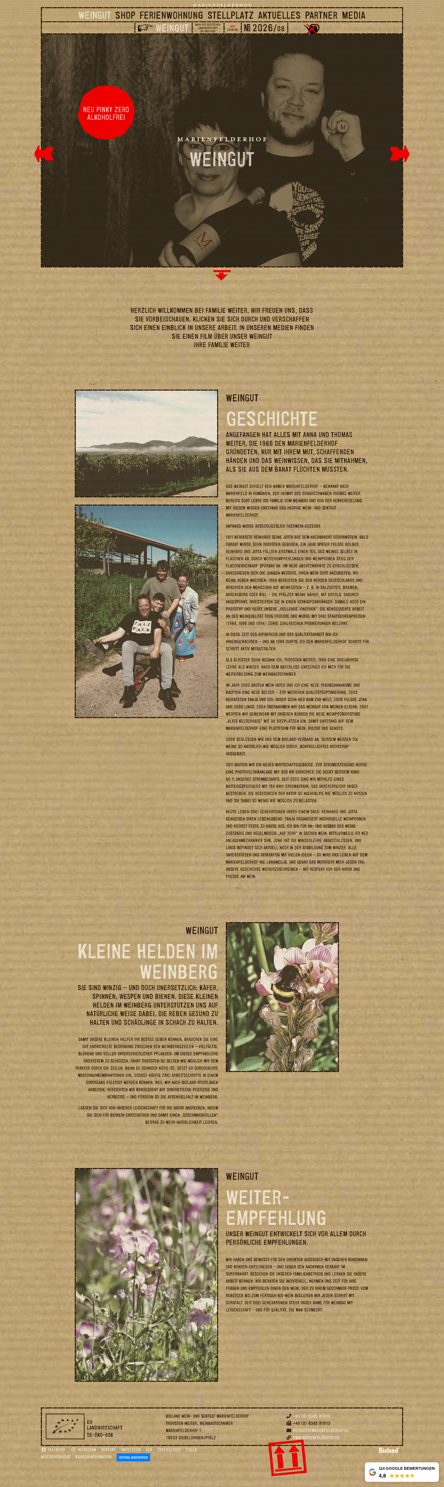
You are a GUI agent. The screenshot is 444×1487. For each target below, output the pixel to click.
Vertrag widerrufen (133, 1457)
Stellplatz (230, 15)
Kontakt (108, 1449)
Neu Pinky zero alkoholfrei (106, 112)
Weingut (94, 15)
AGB (149, 1449)
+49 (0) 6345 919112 (311, 1416)
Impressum (131, 1449)
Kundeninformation (94, 1457)
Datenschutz (169, 1449)
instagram (86, 1449)
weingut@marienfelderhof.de (321, 1430)
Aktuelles (279, 15)
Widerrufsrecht (55, 1457)
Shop (125, 15)
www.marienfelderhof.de (316, 1437)
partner (321, 15)
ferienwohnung (171, 15)
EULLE (191, 1449)
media (353, 15)
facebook (56, 1449)
